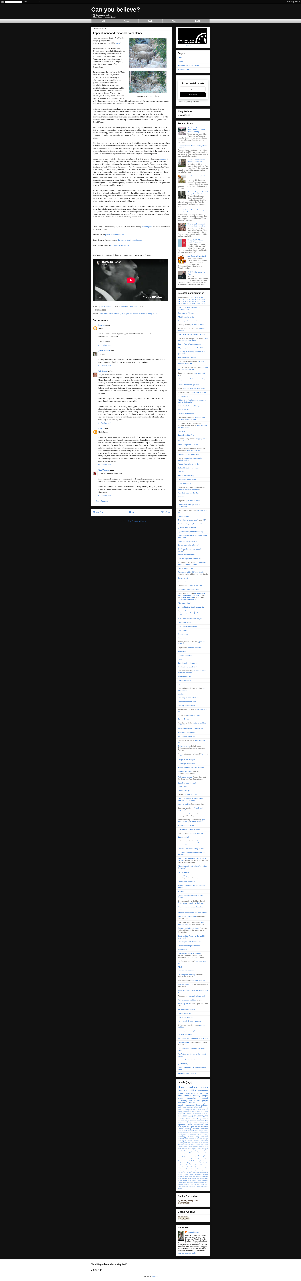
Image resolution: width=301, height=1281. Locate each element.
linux (188, 1119)
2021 (184, 299)
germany (188, 1123)
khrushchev (197, 1169)
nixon (190, 1182)
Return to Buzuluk (184, 676)
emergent (205, 1149)
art (195, 1139)
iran (195, 1123)
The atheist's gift (184, 791)
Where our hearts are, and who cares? (192, 913)
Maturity (181, 472)
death (190, 1141)
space (205, 1103)
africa (190, 1125)
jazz (206, 1161)
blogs (180, 1111)
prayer (205, 1100)
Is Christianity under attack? (191, 598)
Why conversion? (184, 603)
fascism (200, 1167)
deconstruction (203, 1159)
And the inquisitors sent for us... (190, 559)
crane (190, 1176)
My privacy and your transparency (190, 531)
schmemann (204, 1184)
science (195, 1147)
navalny (205, 1135)
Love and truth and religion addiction (191, 607)
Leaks (180, 659)
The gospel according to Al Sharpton (191, 334)
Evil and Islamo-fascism (186, 1009)
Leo (187, 1172)
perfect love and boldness (114, 234)
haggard (205, 1167)
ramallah (195, 1119)
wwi (179, 1172)
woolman (180, 1188)
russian (191, 1139)
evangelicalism (192, 1107)
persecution (186, 1171)
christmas (204, 1133)
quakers (129, 313)
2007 (194, 303)
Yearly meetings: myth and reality (190, 524)
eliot (187, 1167)
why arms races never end (119, 245)
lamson (196, 1141)
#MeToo (205, 1163)
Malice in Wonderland (186, 414)
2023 (201, 297)
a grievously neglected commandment (192, 563)
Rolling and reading (185, 777)
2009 (184, 303)
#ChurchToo (193, 1153)
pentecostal (194, 1143)
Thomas (193, 1121)
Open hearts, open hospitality (189, 829)
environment (197, 1113)
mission (193, 1115)
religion (201, 1131)
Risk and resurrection (186, 971)
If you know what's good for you (190, 619)
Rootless (181, 891)
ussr (206, 1147)
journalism (204, 1119)
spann (192, 1171)
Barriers (181, 497)
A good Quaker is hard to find (189, 464)
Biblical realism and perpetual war (190, 729)
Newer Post (98, 512)
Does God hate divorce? (187, 783)
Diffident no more (184, 622)
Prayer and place (187, 597)
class (186, 1176)
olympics (198, 1157)
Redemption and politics (187, 1073)
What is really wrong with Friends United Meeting (197, 225)
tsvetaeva (205, 1171)
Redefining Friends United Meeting (191, 767)
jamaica (180, 1169)
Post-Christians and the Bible (188, 493)
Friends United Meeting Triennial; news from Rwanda (191, 211)
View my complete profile (187, 1253)
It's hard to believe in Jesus (188, 468)
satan (198, 1184)
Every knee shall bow (186, 555)
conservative (197, 458)
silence (205, 1143)
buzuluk (191, 1137)
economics (204, 1129)
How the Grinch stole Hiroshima (189, 1021)
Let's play (181, 431)
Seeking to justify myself (187, 357)
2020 (189, 299)
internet (199, 1117)
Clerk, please (183, 787)
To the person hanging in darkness (191, 903)
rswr (179, 1127)
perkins (190, 1147)
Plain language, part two (187, 1000)
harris (179, 1178)
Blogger (155, 1276)
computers (204, 1123)
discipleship (203, 1091)
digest (194, 1149)
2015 (184, 301)
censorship (198, 1174)
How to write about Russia (187, 626)
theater (191, 1186)
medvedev (205, 1180)
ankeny (180, 1174)
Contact (181, 61)
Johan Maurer (104, 350)
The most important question (188, 385)
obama (200, 1115)
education (187, 1111)
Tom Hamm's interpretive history (190, 842)
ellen (206, 1121)
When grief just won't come (188, 445)
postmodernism (183, 1139)
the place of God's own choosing (130, 240)
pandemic (186, 1143)
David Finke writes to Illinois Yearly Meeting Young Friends (190, 799)
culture (199, 1103)
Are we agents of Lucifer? (187, 321)
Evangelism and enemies (187, 479)
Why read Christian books (187, 916)
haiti (192, 1161)
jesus (187, 1109)
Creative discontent (185, 1035)
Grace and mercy (184, 483)
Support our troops (185, 771)
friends (188, 1161)
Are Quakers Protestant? (197, 256)
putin (200, 1143)
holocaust (184, 1178)
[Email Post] (141, 306)
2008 (189, 303)
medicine (180, 1171)
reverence (187, 1184)
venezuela (199, 1186)
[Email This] (96, 310)
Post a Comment (102, 501)
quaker (122, 313)
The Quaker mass (184, 680)
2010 (180, 303)
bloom (205, 1117)
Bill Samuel (102, 371)
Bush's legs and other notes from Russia (193, 1038)
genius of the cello (195, 586)
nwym (187, 1121)
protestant (194, 1131)
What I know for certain (186, 317)
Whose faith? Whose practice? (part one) (195, 241)
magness (205, 1155)
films (198, 1105)
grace (188, 1151)
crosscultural (181, 1167)
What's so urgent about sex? (188, 454)
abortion (185, 1149)
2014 (189, 301)
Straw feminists (183, 582)
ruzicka (194, 1163)
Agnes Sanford (183, 516)
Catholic (198, 1133)
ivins (198, 1178)
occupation (204, 1141)
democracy (181, 1161)
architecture (181, 1165)
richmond (205, 1157)
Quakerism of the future (186, 435)
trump (150, 313)
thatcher (185, 1186)
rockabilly (187, 1163)
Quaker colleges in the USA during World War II (198, 193)
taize (187, 1159)
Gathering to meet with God (188, 698)
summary (162, 159)
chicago (205, 1139)
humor (188, 1131)
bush (189, 1149)
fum (206, 1107)
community (199, 1145)
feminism (181, 1121)
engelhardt (181, 1151)
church (185, 1115)
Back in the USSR (184, 410)
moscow (184, 1147)
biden (196, 1165)
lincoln (189, 1180)
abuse (206, 1172)
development (192, 1135)
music (206, 1111)
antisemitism (198, 1125)
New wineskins (183, 872)
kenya (185, 1180)
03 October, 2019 (104, 345)
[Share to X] (100, 310)
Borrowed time (183, 984)
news (188, 1133)
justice (180, 1107)
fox (188, 1127)
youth (180, 1149)
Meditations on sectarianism (188, 589)
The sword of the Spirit (186, 1060)
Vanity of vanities (184, 804)
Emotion (181, 694)
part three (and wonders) (195, 613)
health (202, 1161)
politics (116, 313)
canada (199, 1139)
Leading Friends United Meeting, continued (196, 161)
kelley (191, 1169)
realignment (199, 1127)
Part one (204, 754)
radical (180, 460)
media (180, 1163)
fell (207, 1176)
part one (193, 325)
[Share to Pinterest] (105, 310)
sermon (201, 1147)
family (194, 1167)
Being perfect (183, 578)
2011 (203, 301)
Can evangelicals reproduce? (189, 928)
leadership (204, 1137)
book (192, 1145)
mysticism (186, 1182)
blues (101, 313)
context (117, 43)
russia (204, 1087)
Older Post (165, 512)
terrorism (180, 1186)
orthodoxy (191, 1117)
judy (179, 1147)
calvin (200, 1165)
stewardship (198, 1171)
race (203, 1109)
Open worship (183, 634)
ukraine (192, 1103)
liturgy (194, 1180)
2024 (196, 297)
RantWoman (103, 470)
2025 (191, 297)
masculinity (182, 1157)
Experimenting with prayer (187, 663)
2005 (203, 303)
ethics (199, 1135)
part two (201, 325)
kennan (180, 1180)
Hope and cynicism (185, 655)
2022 (180, 299)
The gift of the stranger (186, 760)
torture (206, 1127)
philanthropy (182, 1137)
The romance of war (185, 814)
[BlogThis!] (98, 310)
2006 (198, 303)
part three (192, 340)
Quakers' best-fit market (187, 528)
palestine (181, 1105)
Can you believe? (115, 9)
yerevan (183, 1172)
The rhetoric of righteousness (189, 946)
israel (206, 1113)
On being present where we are (189, 942)
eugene (204, 1176)
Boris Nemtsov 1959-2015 (187, 541)
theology (196, 1096)
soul (184, 1107)
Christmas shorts (184, 746)
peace (180, 1098)
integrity (194, 1178)
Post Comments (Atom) (137, 521)
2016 (180, 301)
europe (197, 1155)
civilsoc (201, 1107)
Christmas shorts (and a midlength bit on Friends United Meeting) (197, 130)
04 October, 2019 (104, 365)
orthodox (204, 1105)
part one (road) (188, 611)
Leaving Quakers (184, 1042)
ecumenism (182, 1131)
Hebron (124, 306)
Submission (182, 651)
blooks (191, 1174)
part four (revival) (184, 615)
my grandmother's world (197, 996)
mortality (180, 1182)
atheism (187, 1165)
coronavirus (190, 1155)
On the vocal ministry (186, 475)
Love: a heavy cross (185, 568)
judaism (202, 1178)
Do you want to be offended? (188, 545)
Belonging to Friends (185, 313)
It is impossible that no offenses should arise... (191, 594)
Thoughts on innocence (186, 882)
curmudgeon (182, 1141)
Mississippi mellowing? (186, 1031)
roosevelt (193, 1184)
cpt (207, 1109)
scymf (184, 1127)
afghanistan (182, 1125)
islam (180, 1123)
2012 (198, 301)
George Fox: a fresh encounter (189, 344)
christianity (182, 1100)
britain (206, 1153)
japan (192, 1127)
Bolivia (200, 1153)
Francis (180, 1129)
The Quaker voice (184, 1013)
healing (197, 1161)
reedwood (200, 1121)
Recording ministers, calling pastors (191, 849)
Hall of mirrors (183, 630)
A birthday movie (184, 1004)
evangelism (192, 1098)
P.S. (204, 520)
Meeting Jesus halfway (186, 705)
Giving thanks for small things (189, 406)
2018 (198, 299)
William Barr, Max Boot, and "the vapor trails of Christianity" (192, 401)
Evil (179, 684)
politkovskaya (204, 1182)
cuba (194, 1176)
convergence (182, 1135)
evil (191, 1167)
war (206, 1115)
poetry (189, 1113)
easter (199, 1149)
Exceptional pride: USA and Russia (191, 572)
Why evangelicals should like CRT (190, 348)
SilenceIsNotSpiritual (198, 1172)
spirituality (143, 313)
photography (196, 1182)
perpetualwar (197, 1111)
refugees (180, 1184)
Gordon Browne (184, 719)
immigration (182, 1133)
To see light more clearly (187, 763)
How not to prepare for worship (189, 876)
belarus (186, 1174)
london (199, 1180)
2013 (194, 301)
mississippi (190, 1157)
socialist (187, 460)
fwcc (206, 1125)
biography (188, 1129)
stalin (200, 1163)
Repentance (182, 949)
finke (206, 1145)
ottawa (205, 1151)
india (189, 1178)
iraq (183, 1109)
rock (179, 1153)
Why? (180, 967)
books (199, 1093)
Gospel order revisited (186, 825)
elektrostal (182, 1103)
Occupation (182, 638)
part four (193, 419)
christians (181, 1155)
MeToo (193, 1159)
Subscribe (193, 95)
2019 (194, 299)
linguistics (198, 1151)
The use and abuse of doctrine (189, 953)
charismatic (181, 1176)
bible (180, 1096)
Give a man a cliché (185, 1017)
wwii (179, 1115)
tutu (194, 1186)
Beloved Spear (146, 226)
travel (206, 1131)
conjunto (205, 1165)
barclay (192, 1165)
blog (179, 1109)
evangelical (188, 458)
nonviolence (108, 313)
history (192, 1100)
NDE (190, 1172)
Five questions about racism (188, 65)
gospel (205, 1096)
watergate (205, 1186)
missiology (182, 1113)
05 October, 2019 (104, 495)
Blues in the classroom (186, 732)
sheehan (181, 1159)
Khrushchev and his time (187, 702)
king (197, 1137)
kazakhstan (186, 1169)
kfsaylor (101, 325)
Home (132, 512)
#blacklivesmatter (184, 1145)
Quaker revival (183, 837)
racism (192, 1133)
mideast (204, 1098)
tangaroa (185, 1153)
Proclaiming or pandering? (187, 667)
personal (183, 1090)
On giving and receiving (186, 975)
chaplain (205, 1174)
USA (155, 313)
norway (192, 1109)
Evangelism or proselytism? (188, 520)
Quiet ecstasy (183, 1064)
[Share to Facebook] (103, 310)
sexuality (181, 1119)
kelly (206, 1178)
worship (198, 1109)
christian (196, 1129)
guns (192, 1151)
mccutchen (205, 1169)
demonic (198, 1176)
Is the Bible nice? (184, 396)
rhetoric (135, 313)
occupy (180, 1143)
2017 (203, 299)
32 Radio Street (183, 69)
